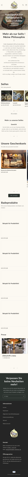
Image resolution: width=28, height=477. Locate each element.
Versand (5, 420)
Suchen (4, 407)
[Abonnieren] (23, 396)
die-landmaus (12, 474)
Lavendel (15, 103)
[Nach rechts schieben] (17, 111)
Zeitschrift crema (9, 356)
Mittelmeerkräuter (5, 103)
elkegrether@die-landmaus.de (13, 449)
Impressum (5, 410)
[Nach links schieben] (10, 111)
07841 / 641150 (11, 447)
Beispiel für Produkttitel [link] (11, 223)
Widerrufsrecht (6, 423)
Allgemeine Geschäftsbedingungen (11, 414)
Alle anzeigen (14, 113)
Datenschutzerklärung (8, 417)
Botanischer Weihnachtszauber (8, 170)
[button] (1, 5)
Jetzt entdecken (14, 25)
